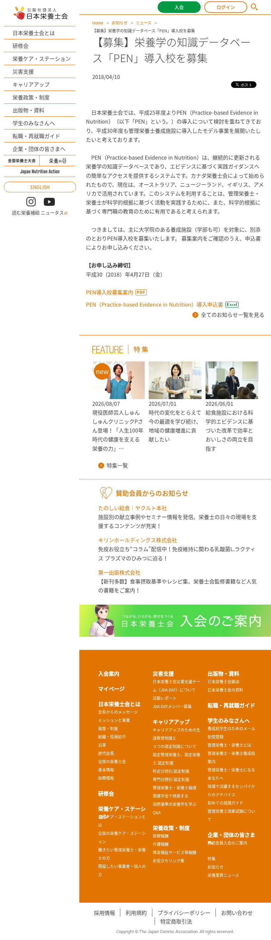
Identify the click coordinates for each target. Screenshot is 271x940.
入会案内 (108, 673)
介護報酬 (161, 844)
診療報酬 (161, 836)
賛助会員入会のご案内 (227, 843)
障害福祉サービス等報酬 (174, 852)
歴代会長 (106, 753)
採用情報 (104, 913)
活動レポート (164, 698)
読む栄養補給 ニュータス (38, 212)
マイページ (111, 689)
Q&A (157, 812)
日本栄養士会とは (34, 33)
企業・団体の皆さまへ (39, 149)
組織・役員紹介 (112, 737)
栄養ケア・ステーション (42, 58)
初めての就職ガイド (225, 803)
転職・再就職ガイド (36, 136)
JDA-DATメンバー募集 (172, 706)
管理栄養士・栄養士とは (229, 745)
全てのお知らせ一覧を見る (232, 315)
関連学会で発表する (170, 796)
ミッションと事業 (114, 720)
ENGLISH (40, 187)
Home (97, 23)
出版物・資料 (28, 110)
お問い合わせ (237, 913)
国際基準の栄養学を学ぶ (174, 804)
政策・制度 (108, 729)
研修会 (20, 46)
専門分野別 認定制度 (171, 779)
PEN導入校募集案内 (109, 292)
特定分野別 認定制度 (171, 771)
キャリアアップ (31, 84)
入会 (179, 7)
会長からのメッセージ (118, 712)
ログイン (225, 7)
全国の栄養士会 (112, 762)
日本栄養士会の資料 (225, 690)
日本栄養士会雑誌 (223, 682)
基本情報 (106, 770)
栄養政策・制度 (31, 97)
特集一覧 (117, 465)
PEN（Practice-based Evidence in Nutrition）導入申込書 (154, 304)
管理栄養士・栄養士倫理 (174, 788)
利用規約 (136, 913)
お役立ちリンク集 (168, 861)
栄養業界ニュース (223, 875)
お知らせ (120, 23)
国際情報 (106, 778)
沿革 (102, 745)
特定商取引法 (176, 921)
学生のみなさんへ (34, 123)
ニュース (143, 23)
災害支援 (23, 71)
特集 (211, 859)
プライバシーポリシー (184, 913)
